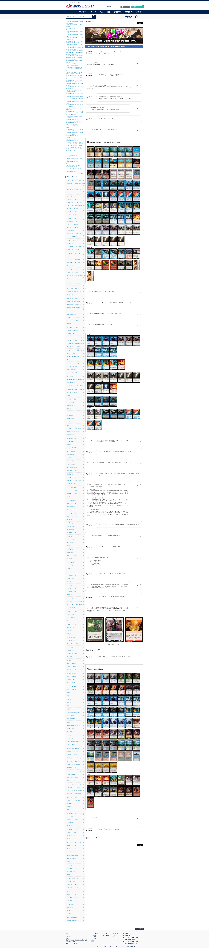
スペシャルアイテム (72, 897)
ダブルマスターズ (72, 767)
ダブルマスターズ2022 (73, 764)
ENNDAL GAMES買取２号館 (130, 943)
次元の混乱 (70, 526)
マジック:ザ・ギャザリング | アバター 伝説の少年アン (75, 220)
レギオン (70, 568)
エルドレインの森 (72, 298)
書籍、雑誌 (70, 907)
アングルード (71, 839)
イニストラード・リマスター (75, 246)
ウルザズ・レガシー (72, 607)
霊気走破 (70, 243)
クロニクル (70, 715)
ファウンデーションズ (73, 259)
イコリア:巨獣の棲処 (73, 366)
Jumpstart (70, 822)
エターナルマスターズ (73, 787)
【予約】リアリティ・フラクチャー (76, 185)
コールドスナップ (72, 532)
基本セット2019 (71, 666)
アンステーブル (71, 832)
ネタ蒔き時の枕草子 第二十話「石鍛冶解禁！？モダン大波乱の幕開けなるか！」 (74, 77)
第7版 (69, 702)
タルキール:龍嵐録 (72, 240)
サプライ (70, 904)
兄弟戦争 (70, 324)
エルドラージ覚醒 (72, 490)
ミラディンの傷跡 (72, 487)
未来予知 (70, 523)
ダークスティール (72, 559)
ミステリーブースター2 (73, 249)
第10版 (69, 692)
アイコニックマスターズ (74, 784)
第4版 (69, 722)
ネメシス (70, 598)
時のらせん (70, 529)
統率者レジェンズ (72, 819)
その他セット (71, 871)
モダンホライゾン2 (72, 777)
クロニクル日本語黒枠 (73, 712)
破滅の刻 (70, 405)
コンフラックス (71, 503)
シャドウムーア (71, 513)
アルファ (70, 738)
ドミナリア (70, 395)
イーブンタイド (71, 510)
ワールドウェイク (72, 493)
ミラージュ (70, 630)
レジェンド (70, 650)
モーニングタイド (72, 516)
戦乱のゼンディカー (72, 435)
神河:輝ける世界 (72, 333)
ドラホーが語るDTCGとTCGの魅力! (74, 147)
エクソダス (70, 614)
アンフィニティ (71, 825)
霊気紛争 (70, 415)
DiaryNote (115, 936)
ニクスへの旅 (71, 451)
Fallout (69, 281)
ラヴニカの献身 (71, 382)
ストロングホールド (72, 617)
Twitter (114, 935)
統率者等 (70, 861)
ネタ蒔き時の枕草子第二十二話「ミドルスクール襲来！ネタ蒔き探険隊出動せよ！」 (74, 69)
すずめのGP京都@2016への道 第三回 (74, 142)
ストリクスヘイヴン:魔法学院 (75, 350)
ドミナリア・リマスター (74, 758)
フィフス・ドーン (72, 555)
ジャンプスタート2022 (73, 320)
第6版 (69, 705)
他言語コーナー (71, 894)
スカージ (70, 565)
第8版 (69, 699)
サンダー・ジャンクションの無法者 (76, 277)
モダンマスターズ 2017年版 (74, 790)
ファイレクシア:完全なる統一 (75, 317)
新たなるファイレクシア (74, 480)
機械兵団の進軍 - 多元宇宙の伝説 (75, 309)
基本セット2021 (71, 660)
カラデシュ (70, 418)
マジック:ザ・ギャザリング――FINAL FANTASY (74, 235)
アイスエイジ (71, 640)
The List (70, 359)
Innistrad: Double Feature (74, 337)
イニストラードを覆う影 (74, 428)
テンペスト (70, 621)
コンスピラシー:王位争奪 (74, 842)
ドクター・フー (71, 295)
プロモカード (71, 881)
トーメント (70, 578)
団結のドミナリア (72, 327)
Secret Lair (70, 852)
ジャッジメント (71, 575)
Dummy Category (72, 920)
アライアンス (71, 634)
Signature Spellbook (72, 855)
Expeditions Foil (71, 438)
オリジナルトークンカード (74, 887)
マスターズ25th (71, 774)
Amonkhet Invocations (73, 412)
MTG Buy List (126, 935)
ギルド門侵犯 (71, 464)
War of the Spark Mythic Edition (75, 379)
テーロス (70, 457)
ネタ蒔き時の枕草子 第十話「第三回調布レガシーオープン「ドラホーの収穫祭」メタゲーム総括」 (74, 113)
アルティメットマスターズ (74, 771)
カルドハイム (71, 353)
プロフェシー (71, 594)
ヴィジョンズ (71, 627)
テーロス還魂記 (71, 369)
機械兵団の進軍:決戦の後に (74, 304)
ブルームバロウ (71, 265)
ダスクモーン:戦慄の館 (73, 262)
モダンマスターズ (72, 797)
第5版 (69, 709)
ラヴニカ (70, 542)
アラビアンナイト (72, 656)
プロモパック (71, 874)
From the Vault (71, 858)
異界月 (69, 425)
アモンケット (71, 408)
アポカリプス (71, 585)
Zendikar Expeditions (73, 363)
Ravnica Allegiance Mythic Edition (76, 386)
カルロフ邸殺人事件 (73, 288)
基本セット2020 (71, 663)
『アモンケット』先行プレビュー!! (73, 165)
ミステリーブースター (73, 800)
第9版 (69, 696)
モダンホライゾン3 (72, 272)
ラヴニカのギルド (72, 392)
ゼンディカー (71, 497)
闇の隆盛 (70, 474)
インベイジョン (71, 591)
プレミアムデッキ (72, 868)
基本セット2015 (71, 673)
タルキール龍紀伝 (72, 441)
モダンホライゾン (72, 780)
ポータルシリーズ (72, 848)
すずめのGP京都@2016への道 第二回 (74, 143)
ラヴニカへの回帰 (72, 467)
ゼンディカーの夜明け (73, 356)
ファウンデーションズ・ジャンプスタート (76, 254)
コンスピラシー (71, 845)
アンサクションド (72, 829)
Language (105, 936)
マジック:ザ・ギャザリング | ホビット (75, 191)
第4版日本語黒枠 (72, 718)
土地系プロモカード (72, 884)
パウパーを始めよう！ (71, 171)
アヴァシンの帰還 (72, 470)
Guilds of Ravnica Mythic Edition (75, 389)
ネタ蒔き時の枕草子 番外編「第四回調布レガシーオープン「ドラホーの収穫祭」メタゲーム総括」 (74, 52)
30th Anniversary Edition (74, 741)
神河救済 (70, 545)
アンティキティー (72, 653)
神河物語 (70, 552)
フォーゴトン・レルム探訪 (74, 346)
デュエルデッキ (71, 865)
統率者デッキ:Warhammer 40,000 (73, 808)
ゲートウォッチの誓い (73, 431)
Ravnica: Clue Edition (73, 285)
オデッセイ (70, 581)
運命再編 (70, 444)
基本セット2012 (71, 683)
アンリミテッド (71, 731)
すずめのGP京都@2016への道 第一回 (74, 145)
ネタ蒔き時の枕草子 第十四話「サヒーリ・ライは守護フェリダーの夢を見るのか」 (74, 98)
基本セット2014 (71, 676)
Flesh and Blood (72, 917)
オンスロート (71, 572)
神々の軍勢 (70, 454)
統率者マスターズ (72, 751)
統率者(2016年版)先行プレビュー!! (73, 166)
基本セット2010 (71, 689)
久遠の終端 (70, 230)
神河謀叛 (70, 549)
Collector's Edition (72, 745)
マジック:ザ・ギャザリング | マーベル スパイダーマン (75, 226)
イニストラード (71, 477)
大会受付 (69, 914)
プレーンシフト (71, 588)
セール (69, 910)
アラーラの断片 (71, 506)
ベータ (69, 735)
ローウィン (70, 519)
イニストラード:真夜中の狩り (75, 343)
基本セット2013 (71, 679)
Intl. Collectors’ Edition (73, 748)
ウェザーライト (71, 624)
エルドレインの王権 (72, 372)
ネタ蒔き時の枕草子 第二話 (72, 139)
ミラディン (70, 562)
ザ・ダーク (70, 647)
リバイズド (70, 728)
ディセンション (71, 536)
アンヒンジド (71, 835)
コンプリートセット (72, 891)
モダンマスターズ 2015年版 (74, 793)
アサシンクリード (72, 269)
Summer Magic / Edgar (73, 725)
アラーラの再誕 (71, 500)
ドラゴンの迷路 (71, 461)
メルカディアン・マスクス (74, 601)
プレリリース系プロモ (73, 878)
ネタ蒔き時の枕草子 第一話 (72, 140)
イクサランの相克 (72, 399)
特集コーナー (71, 196)
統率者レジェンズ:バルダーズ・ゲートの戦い (75, 814)
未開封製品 (70, 901)
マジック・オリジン (72, 669)
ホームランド (71, 637)
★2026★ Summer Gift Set (74, 180)
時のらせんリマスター (73, 761)
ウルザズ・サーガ (72, 611)
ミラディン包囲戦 (72, 483)
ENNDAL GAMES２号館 (129, 939)
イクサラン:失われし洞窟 (74, 291)
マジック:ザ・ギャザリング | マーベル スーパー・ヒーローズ (75, 201)
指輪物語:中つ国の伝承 (73, 301)
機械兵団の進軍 (71, 314)
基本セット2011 (71, 686)
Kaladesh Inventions (72, 421)
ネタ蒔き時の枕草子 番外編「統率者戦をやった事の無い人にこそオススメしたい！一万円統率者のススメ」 (74, 57)
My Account (106, 935)
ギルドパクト (71, 539)
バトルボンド (71, 803)
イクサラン (70, 402)
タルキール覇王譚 (72, 448)
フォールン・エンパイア (74, 643)
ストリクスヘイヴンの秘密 (74, 205)
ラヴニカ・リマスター (73, 754)
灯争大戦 (70, 376)
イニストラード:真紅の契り (74, 340)
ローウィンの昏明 (72, 215)
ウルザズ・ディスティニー (74, 604)
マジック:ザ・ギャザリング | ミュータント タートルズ (75, 210)
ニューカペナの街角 (73, 330)
